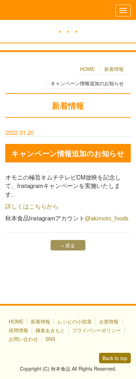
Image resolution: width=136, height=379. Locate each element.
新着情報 (114, 68)
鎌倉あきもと (50, 330)
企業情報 (109, 321)
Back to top (115, 358)
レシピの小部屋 (75, 321)
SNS (50, 338)
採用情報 (18, 330)
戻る (68, 245)
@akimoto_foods (107, 217)
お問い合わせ (23, 338)
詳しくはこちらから (32, 206)
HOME (87, 68)
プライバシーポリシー (96, 330)
